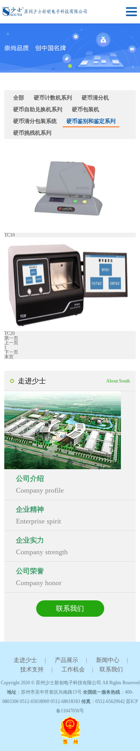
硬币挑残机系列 (32, 133)
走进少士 (25, 660)
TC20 (9, 333)
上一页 (11, 342)
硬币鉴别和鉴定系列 (91, 121)
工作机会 (73, 669)
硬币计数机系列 (53, 98)
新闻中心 (107, 660)
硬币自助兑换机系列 (37, 109)
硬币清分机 (95, 98)
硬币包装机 (85, 109)
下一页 (11, 352)
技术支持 (32, 669)
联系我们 (70, 608)
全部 (18, 98)
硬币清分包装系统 (35, 121)
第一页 (11, 338)
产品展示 (66, 660)
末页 (9, 356)
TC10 (9, 235)
